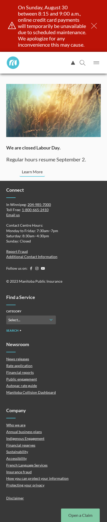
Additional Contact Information (31, 256)
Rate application (19, 365)
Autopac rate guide (21, 385)
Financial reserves (20, 445)
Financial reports (20, 372)
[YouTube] (42, 268)
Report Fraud (17, 251)
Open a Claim (80, 515)
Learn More (32, 171)
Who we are (15, 425)
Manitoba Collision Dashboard (31, 392)
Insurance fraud (19, 472)
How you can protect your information (37, 478)
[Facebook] (31, 268)
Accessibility (16, 458)
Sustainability (17, 451)
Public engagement (21, 379)
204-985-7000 (39, 204)
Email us (13, 215)
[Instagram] (37, 268)
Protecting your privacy (25, 485)
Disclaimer (15, 498)
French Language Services (27, 465)
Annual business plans (24, 432)
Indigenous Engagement (25, 438)
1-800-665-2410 (35, 210)
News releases (17, 359)
